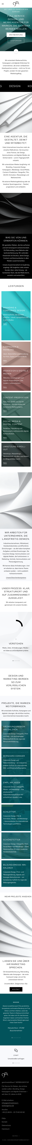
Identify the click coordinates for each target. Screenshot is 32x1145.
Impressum (6, 1129)
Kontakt (16, 989)
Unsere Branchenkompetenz (16, 578)
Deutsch (15, 1136)
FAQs (4, 1118)
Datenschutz (6, 1125)
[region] (16, 1054)
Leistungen (16, 41)
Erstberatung (16, 35)
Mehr (5, 324)
